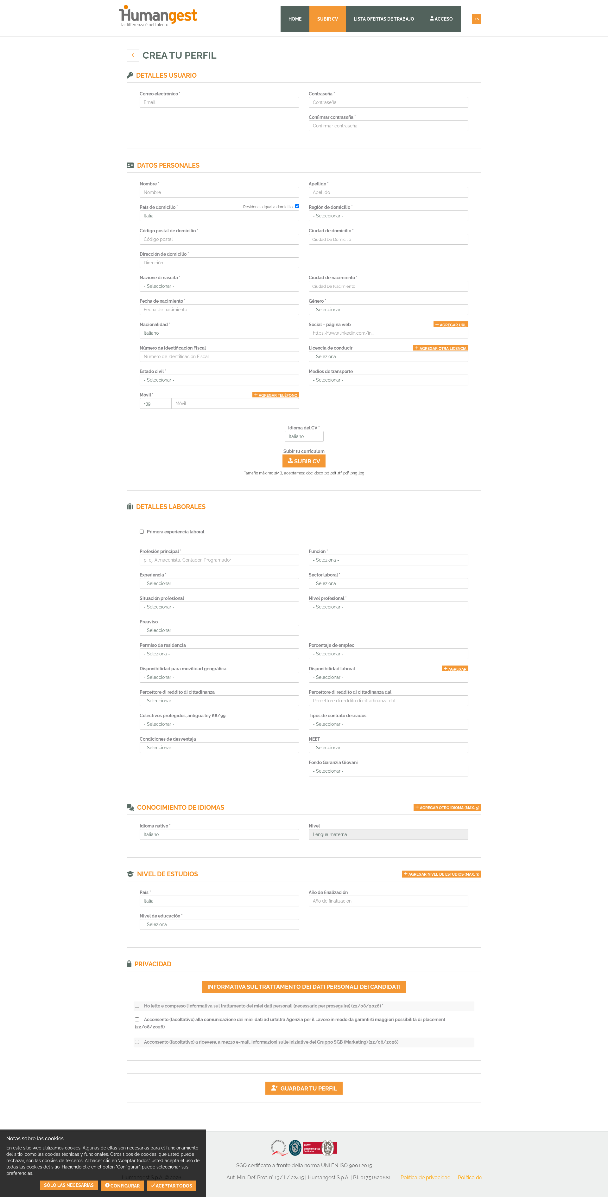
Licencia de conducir (330, 348)
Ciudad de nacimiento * (333, 277)
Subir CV (327, 19)
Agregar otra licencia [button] (442, 348)
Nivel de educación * (161, 915)
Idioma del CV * (304, 427)
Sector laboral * (324, 574)
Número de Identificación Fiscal (173, 348)
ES (477, 19)
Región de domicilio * (331, 207)
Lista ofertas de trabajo (384, 19)
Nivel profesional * (328, 598)
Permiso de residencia (163, 645)
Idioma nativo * (155, 825)
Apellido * (319, 183)
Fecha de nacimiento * (163, 301)
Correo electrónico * (160, 93)
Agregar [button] (456, 669)
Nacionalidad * (155, 324)
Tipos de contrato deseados (337, 715)
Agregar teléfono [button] (277, 395)
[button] (133, 55)
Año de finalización (328, 892)
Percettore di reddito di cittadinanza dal (350, 692)
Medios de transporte (331, 371)
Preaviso (149, 621)
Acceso (443, 19)
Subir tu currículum (304, 451)
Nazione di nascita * (160, 277)
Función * (318, 551)
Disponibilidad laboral (332, 668)
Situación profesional (162, 598)
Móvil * (147, 394)
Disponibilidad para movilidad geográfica (183, 668)
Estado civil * (153, 371)
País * (145, 892)
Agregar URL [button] (452, 325)
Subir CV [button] (306, 461)
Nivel (314, 825)
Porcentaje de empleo (331, 645)
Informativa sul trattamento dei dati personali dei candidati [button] (304, 986)
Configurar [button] (125, 1185)
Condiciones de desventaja (168, 739)
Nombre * (149, 183)
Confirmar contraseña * (332, 117)
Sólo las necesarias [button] (69, 1185)
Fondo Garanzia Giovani (333, 762)
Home (294, 19)
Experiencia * (153, 574)
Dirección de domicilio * (164, 254)
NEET (314, 739)
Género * (317, 301)
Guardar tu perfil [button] (307, 1088)
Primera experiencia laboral (175, 531)
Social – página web (330, 324)
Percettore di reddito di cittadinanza (177, 692)
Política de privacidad (426, 1177)
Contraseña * (322, 93)
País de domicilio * (159, 207)
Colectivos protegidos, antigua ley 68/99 (182, 715)
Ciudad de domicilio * (331, 230)
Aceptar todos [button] (173, 1185)
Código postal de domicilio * (169, 230)
